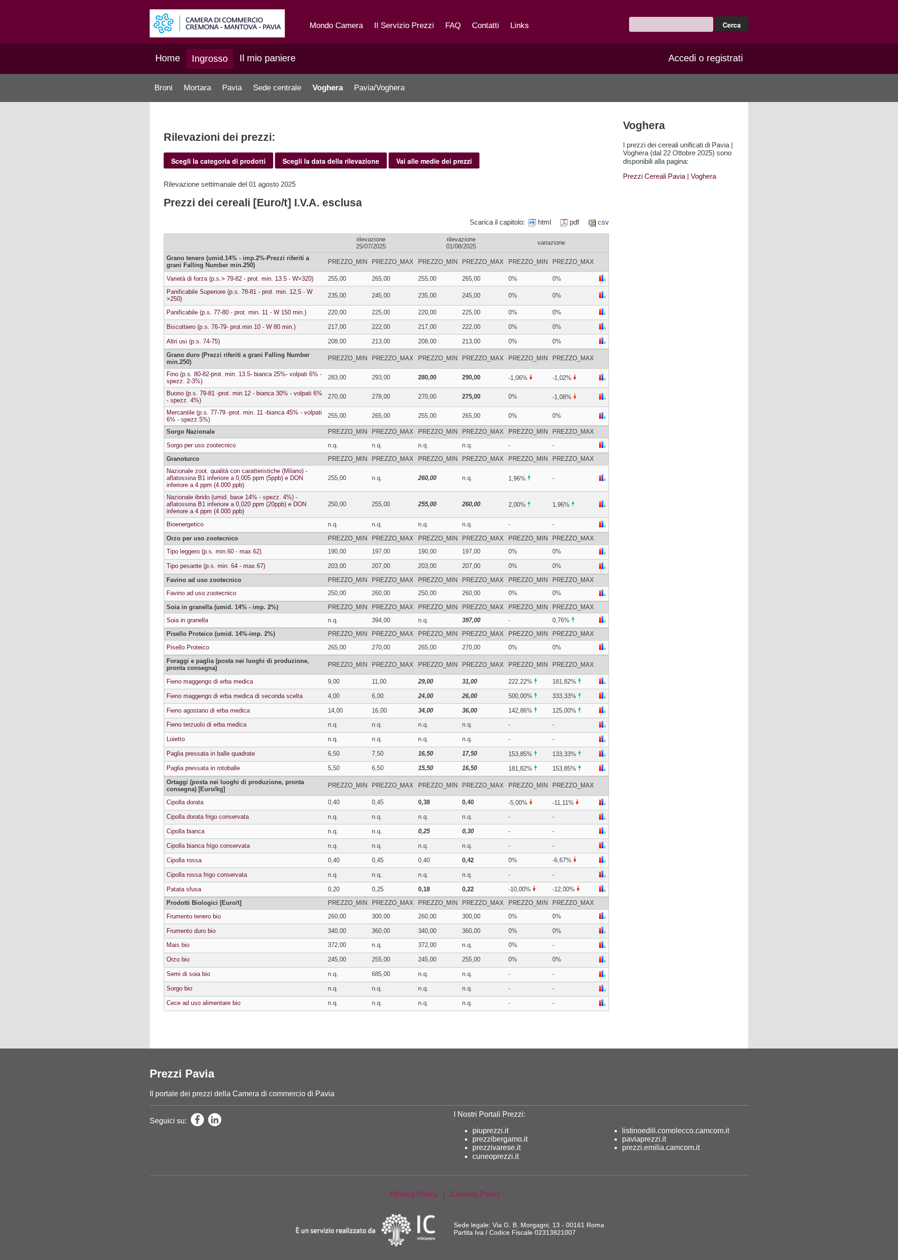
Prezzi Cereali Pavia (654, 176)
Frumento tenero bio (194, 916)
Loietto (176, 739)
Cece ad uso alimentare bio (203, 1002)
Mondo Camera (336, 25)
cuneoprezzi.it (495, 1156)
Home (167, 58)
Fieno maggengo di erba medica (210, 681)
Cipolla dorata (185, 802)
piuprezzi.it (490, 1131)
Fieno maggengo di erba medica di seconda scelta (235, 695)
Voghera (327, 87)
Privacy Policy (413, 1194)
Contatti (485, 25)
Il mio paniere (267, 58)
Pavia (232, 87)
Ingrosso (210, 58)
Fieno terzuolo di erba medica (206, 724)
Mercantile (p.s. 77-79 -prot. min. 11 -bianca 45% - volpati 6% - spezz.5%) (244, 416)
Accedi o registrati (705, 58)
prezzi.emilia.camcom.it (661, 1147)
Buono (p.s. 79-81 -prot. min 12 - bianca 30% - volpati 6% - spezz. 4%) (244, 397)
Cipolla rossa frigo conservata (207, 874)
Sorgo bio (179, 988)
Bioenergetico (185, 524)
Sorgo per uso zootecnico (201, 445)
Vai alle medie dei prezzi (434, 161)
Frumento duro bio (191, 930)
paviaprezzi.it (644, 1139)
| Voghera (700, 176)
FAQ (453, 25)
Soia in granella (187, 620)
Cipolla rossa (184, 860)
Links (519, 25)
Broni (163, 87)
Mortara (197, 87)
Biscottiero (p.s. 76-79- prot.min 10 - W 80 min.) (231, 326)
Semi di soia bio (188, 973)
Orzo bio (178, 959)
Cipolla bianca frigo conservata (208, 845)
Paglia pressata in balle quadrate (211, 753)
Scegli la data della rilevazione (330, 161)
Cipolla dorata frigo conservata (208, 816)
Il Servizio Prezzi (404, 25)
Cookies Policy (475, 1194)
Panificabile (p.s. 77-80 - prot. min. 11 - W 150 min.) (236, 312)
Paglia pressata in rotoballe (203, 768)
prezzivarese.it (496, 1147)
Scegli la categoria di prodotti (218, 161)
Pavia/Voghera (379, 87)
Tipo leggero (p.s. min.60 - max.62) (214, 551)
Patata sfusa (184, 889)
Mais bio (178, 944)
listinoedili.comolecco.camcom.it (675, 1131)
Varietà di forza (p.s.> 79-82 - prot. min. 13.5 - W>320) (240, 278)
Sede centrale (277, 87)
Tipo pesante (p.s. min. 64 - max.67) (216, 565)
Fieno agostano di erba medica (208, 710)
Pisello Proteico (188, 647)
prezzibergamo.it (500, 1139)
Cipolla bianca (185, 831)
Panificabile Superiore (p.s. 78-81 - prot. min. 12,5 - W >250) (239, 295)
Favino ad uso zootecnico (201, 593)
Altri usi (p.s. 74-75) (193, 341)
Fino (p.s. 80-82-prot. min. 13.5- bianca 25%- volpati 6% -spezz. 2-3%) (244, 378)
